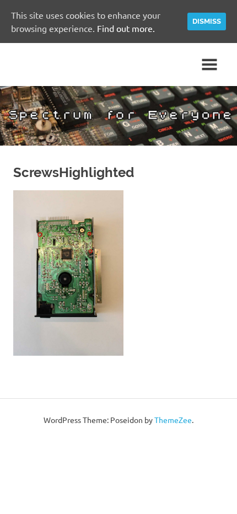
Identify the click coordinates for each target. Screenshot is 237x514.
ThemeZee (173, 420)
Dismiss (206, 21)
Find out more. (126, 28)
